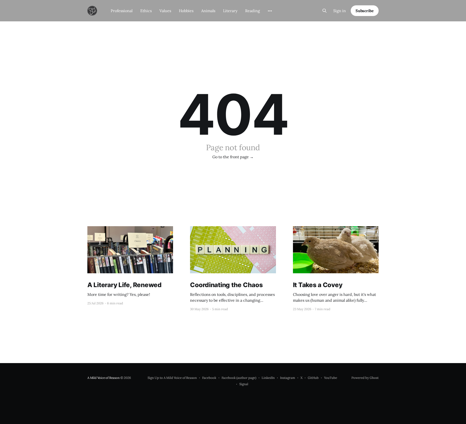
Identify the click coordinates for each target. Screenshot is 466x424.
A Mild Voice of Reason (103, 378)
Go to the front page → (233, 156)
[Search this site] (324, 11)
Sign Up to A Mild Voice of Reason (172, 378)
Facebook (209, 378)
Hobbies (186, 10)
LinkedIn (268, 378)
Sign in (339, 10)
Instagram (287, 378)
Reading (252, 10)
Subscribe (365, 10)
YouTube (330, 378)
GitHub (313, 378)
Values (165, 10)
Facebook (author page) (239, 378)
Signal (243, 384)
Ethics (146, 10)
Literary (230, 10)
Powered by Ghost (365, 378)
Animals (208, 10)
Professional (122, 10)
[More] (270, 11)
